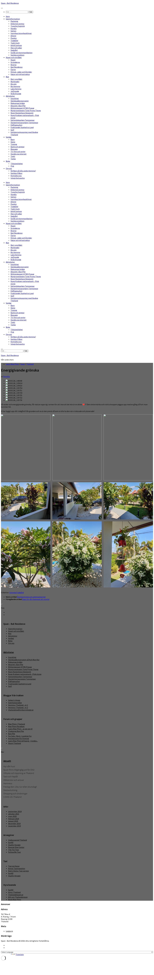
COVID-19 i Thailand (12, 797)
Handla (13, 28)
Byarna (13, 64)
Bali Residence (16, 67)
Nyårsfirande (16, 93)
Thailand (30, 364)
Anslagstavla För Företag (18, 738)
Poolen (14, 38)
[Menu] (2, 8)
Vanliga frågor (16, 173)
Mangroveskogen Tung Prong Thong (26, 110)
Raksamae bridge (18, 103)
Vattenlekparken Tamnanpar (23, 120)
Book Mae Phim (14, 899)
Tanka (13, 159)
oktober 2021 (13, 814)
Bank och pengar (17, 146)
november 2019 (14, 826)
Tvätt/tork (15, 43)
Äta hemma (15, 86)
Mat (7, 77)
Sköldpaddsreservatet (20, 101)
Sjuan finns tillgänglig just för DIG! (18, 769)
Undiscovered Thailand (17, 840)
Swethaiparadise (15, 702)
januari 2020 (13, 821)
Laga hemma (16, 89)
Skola (13, 142)
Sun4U (10, 842)
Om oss (9, 168)
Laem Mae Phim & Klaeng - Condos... (23, 741)
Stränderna (15, 62)
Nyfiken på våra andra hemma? (23, 171)
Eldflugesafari (16, 125)
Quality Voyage (14, 845)
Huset (13, 60)
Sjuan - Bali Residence (10, 3)
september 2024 (15, 811)
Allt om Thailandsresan (18, 897)
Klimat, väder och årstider (21, 72)
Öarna (13, 69)
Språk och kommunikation (21, 52)
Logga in (9, 931)
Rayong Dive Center (16, 847)
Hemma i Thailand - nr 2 (18, 707)
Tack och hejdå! (10, 776)
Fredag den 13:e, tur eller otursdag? (20, 786)
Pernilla (6, 376)
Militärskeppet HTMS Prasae (22, 108)
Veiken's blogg (14, 700)
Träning (14, 144)
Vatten (13, 31)
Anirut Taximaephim (16, 868)
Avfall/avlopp (16, 45)
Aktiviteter (10, 96)
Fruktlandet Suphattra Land (22, 127)
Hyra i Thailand (14, 892)
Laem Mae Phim (12, 364)
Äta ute (13, 84)
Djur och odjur (16, 48)
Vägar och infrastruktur (20, 74)
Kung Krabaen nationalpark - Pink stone (24, 674)
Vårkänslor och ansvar (13, 780)
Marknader (15, 81)
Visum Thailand (14, 743)
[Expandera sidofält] (2, 604)
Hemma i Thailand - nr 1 (18, 705)
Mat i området (16, 79)
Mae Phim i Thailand (16, 724)
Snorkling (15, 98)
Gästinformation (13, 19)
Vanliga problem (17, 55)
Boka (8, 161)
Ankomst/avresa (17, 23)
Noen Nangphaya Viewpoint (22, 113)
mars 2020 (12, 816)
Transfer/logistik (18, 26)
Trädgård (14, 40)
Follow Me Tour (14, 852)
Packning (14, 21)
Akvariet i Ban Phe (18, 105)
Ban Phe (11, 733)
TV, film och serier (18, 151)
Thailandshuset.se (15, 894)
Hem (8, 16)
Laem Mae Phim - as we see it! (20, 729)
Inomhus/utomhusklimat (21, 33)
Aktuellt (7, 761)
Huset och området (14, 57)
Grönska (12, 592)
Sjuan (22, 364)
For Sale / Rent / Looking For (20, 736)
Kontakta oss (16, 175)
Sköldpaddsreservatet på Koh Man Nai (23, 659)
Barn (13, 139)
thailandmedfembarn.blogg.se (20, 710)
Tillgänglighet (17, 163)
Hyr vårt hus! (9, 766)
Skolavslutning (10, 790)
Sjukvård (14, 50)
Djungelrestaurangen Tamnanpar (24, 122)
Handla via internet (18, 154)
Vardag (8, 137)
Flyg (12, 166)
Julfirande (15, 91)
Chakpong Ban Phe (16, 731)
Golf (12, 130)
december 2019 (14, 823)
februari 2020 (13, 818)
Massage (14, 149)
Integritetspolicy (18, 178)
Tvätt (13, 156)
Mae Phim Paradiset (16, 726)
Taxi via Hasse (13, 866)
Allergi (13, 35)
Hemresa (7, 783)
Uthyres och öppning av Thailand (18, 773)
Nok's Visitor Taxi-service (18, 871)
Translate (20, 954)
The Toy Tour (13, 849)
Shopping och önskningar (15, 793)
